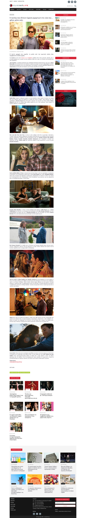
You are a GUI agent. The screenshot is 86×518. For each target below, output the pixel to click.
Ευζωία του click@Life (26, 57)
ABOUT (11, 1)
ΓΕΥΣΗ (24, 9)
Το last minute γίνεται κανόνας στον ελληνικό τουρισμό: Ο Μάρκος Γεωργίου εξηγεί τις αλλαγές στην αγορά (68, 74)
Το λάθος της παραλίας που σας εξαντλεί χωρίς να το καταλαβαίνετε (68, 21)
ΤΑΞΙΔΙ (44, 9)
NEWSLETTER (21, 1)
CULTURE (38, 9)
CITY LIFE (31, 9)
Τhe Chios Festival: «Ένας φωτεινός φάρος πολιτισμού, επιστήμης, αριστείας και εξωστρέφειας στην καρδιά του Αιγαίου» (68, 65)
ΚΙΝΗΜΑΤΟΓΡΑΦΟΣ (14, 372)
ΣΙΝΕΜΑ (12, 9)
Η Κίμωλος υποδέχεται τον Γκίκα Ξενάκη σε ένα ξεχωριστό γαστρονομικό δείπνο (68, 28)
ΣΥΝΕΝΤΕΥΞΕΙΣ (65, 58)
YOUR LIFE (51, 9)
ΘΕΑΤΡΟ (19, 9)
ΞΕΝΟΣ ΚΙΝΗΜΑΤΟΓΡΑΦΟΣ (24, 372)
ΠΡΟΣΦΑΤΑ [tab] (65, 15)
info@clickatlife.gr (39, 505)
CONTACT (15, 1)
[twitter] (75, 2)
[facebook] (69, 2)
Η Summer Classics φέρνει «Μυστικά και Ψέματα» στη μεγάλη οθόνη (67, 36)
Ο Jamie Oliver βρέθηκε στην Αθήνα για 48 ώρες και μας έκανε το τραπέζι (68, 82)
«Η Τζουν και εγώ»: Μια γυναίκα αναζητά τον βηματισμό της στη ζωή (68, 51)
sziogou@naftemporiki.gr (16, 361)
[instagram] (72, 2)
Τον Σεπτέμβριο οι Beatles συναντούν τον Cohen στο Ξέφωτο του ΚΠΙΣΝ (67, 43)
